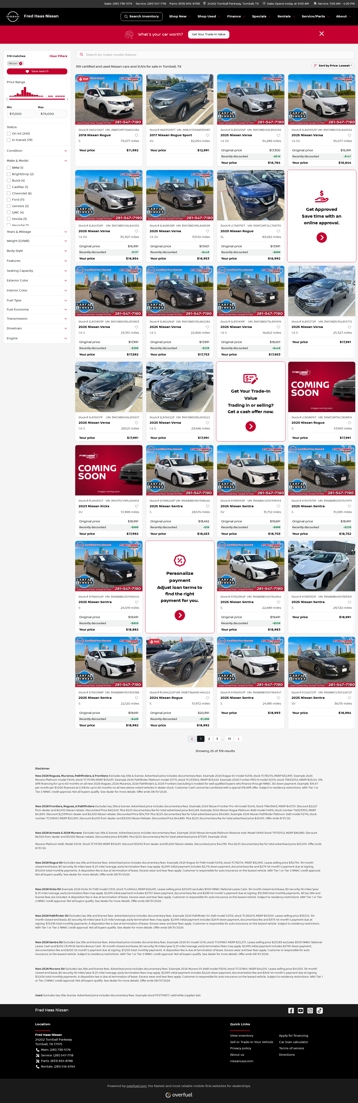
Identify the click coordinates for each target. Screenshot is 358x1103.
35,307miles (129, 237)
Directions (287, 1055)
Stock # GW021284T (91, 130)
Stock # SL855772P (303, 321)
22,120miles (130, 703)
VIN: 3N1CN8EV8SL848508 (193, 225)
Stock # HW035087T (163, 130)
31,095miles (342, 512)
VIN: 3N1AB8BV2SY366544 (122, 596)
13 (229, 739)
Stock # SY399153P (232, 500)
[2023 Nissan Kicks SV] (109, 470)
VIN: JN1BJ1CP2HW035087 (193, 130)
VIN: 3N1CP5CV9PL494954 (122, 500)
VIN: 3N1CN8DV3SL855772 (335, 321)
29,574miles (201, 512)
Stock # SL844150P (91, 225)
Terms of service (291, 1048)
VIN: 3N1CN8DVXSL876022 (193, 417)
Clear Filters (58, 56)
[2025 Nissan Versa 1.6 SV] (250, 99)
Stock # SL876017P (91, 417)
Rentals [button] (284, 16)
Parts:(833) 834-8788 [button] (57, 1061)
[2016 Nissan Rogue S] (109, 99)
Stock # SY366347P (232, 692)
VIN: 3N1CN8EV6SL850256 (264, 130)
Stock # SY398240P (162, 500)
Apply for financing (293, 1035)
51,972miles (201, 703)
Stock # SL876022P (162, 417)
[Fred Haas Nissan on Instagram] (308, 1010)
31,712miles (272, 512)
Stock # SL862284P (162, 321)
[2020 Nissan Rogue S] (322, 387)
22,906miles (200, 333)
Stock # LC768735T (232, 225)
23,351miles (130, 333)
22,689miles (271, 608)
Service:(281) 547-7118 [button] (57, 1055)
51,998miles (130, 512)
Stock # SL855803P (91, 321)
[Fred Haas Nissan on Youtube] (299, 1010)
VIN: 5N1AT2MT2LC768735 (264, 225)
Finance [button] (234, 16)
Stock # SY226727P (303, 692)
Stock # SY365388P (91, 692)
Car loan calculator (293, 1042)
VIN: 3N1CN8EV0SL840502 (335, 130)
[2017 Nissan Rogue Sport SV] (180, 99)
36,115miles (343, 703)
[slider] (6, 99)
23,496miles (200, 428)
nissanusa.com (241, 1061)
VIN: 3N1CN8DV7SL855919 (264, 321)
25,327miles (342, 333)
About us (237, 1055)
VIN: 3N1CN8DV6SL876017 (122, 417)
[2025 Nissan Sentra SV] (250, 470)
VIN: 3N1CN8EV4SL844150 (122, 225)
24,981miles (272, 703)
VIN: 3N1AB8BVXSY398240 (193, 500)
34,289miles (271, 141)
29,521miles (130, 428)
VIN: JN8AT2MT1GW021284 (122, 130)
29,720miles (342, 608)
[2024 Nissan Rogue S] (180, 662)
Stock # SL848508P (162, 225)
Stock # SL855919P (232, 321)
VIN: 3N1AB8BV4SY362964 (264, 596)
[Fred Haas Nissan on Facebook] (289, 1010)
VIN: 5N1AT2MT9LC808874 (335, 417)
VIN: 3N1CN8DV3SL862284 (193, 321)
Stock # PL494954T (91, 500)
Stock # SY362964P (233, 596)
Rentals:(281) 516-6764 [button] (58, 1066)
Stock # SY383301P (303, 596)
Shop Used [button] (207, 16)
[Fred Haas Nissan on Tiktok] (318, 1010)
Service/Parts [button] (313, 16)
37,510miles (201, 237)
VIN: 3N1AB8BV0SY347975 (335, 500)
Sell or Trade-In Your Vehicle (251, 1042)
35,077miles (342, 141)
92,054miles (200, 141)
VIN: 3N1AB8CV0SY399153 (264, 500)
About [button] (341, 16)
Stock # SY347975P (303, 500)
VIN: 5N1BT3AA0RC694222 (192, 692)
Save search (39, 71)
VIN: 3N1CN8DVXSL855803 (122, 321)
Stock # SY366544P (91, 596)
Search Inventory (144, 16)
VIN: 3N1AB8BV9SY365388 (122, 692)
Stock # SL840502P (304, 130)
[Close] (321, 34)
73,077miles (130, 141)
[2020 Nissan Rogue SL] (250, 195)
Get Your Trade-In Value (208, 34)
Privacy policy (240, 1048)
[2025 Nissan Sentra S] (180, 470)
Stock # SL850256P (233, 130)
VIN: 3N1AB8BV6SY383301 (335, 596)
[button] (231, 4)
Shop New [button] (177, 16)
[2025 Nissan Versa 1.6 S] (109, 291)
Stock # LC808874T (303, 417)
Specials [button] (259, 16)
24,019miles (130, 608)
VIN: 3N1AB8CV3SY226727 (335, 692)
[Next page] (238, 739)
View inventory (241, 1035)
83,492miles (271, 237)
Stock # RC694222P (162, 692)
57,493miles (343, 428)
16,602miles (271, 333)
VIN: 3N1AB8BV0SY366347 (264, 692)
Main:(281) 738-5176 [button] (56, 1050)
